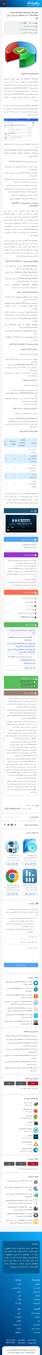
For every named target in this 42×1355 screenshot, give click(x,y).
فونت (19, 1299)
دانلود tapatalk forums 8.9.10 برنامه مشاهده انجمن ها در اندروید (19, 996)
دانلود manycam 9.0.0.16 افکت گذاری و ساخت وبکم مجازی (18, 1195)
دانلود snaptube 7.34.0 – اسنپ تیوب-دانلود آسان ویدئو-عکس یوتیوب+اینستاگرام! (19, 1221)
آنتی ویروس (17, 1324)
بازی (19, 1295)
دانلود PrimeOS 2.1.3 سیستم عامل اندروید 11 (19, 1181)
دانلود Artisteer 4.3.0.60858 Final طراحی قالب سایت (21, 1039)
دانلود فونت (21, 1342)
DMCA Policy (10, 1342)
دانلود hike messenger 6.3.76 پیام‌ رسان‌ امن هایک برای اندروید (18, 1015)
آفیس (19, 1284)
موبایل (19, 1291)
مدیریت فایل (36, 1328)
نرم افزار (28, 805)
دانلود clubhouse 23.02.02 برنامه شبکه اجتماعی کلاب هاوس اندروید (18, 1022)
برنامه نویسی (16, 1288)
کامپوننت (18, 1317)
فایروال (19, 1328)
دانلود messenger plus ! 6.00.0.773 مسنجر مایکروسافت (19, 989)
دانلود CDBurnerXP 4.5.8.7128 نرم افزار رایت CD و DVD (18, 1188)
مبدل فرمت (36, 1291)
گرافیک (18, 1320)
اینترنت (37, 1295)
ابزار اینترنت (36, 1303)
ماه (21, 1083)
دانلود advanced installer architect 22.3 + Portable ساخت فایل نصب (19, 1214)
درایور (19, 1313)
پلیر (39, 1320)
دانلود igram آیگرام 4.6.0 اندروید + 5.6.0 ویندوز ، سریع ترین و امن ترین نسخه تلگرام (18, 1002)
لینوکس (37, 1317)
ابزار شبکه (37, 1299)
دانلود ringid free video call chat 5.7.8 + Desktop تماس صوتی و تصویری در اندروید (19, 1009)
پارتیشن (34, 805)
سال (9, 1083)
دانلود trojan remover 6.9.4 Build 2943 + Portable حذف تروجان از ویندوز (20, 1208)
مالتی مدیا (36, 1288)
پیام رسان (36, 1324)
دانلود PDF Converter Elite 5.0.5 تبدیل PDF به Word (21, 1036)
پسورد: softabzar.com (27, 617)
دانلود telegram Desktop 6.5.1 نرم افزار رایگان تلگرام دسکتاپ (18, 983)
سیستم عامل (35, 1313)
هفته (32, 1083)
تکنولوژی (18, 1332)
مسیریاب (37, 1332)
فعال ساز (18, 1303)
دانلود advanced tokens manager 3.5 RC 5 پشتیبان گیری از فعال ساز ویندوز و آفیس (19, 1201)
